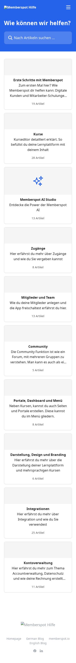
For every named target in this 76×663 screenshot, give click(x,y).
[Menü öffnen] (68, 7)
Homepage (13, 639)
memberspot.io (59, 639)
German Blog (35, 639)
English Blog (38, 643)
